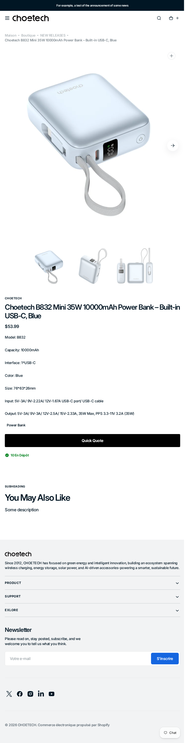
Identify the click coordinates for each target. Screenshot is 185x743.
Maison (10, 35)
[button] (7, 18)
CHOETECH (27, 730)
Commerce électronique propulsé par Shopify (73, 730)
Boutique (28, 35)
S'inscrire (161, 663)
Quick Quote (90, 440)
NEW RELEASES (53, 35)
